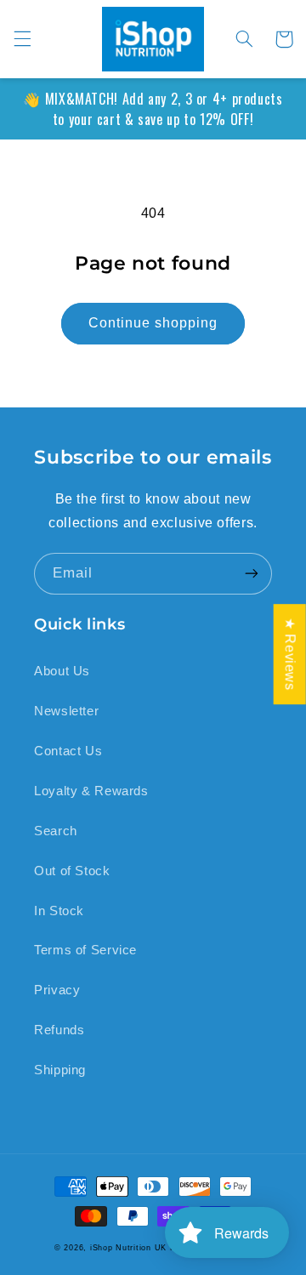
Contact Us (68, 751)
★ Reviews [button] (290, 654)
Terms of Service (85, 950)
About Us (62, 671)
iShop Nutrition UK (128, 1248)
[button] (22, 39)
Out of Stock (72, 871)
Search (55, 831)
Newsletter (66, 711)
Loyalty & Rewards (91, 791)
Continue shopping (153, 323)
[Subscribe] (251, 574)
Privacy (57, 990)
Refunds (59, 1030)
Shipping (60, 1070)
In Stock (59, 911)
